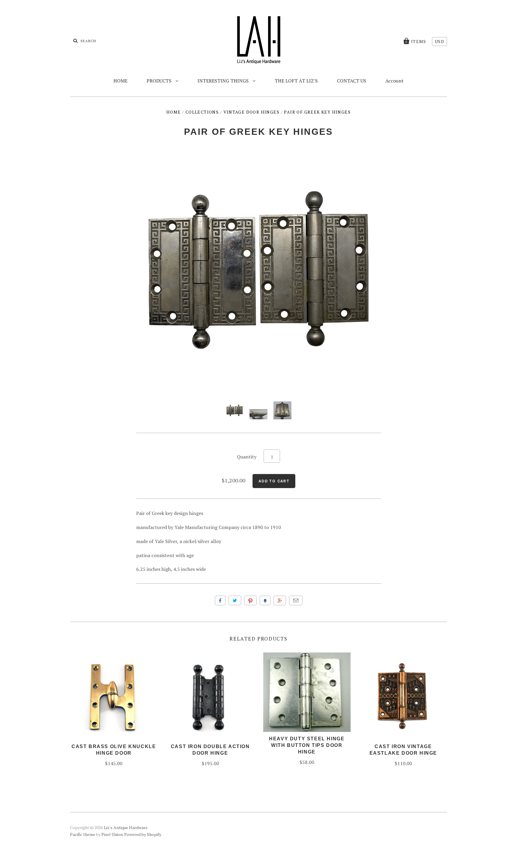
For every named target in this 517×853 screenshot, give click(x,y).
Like (220, 600)
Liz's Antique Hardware (126, 827)
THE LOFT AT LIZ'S (296, 80)
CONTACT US (351, 80)
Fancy (265, 600)
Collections (202, 112)
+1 (279, 600)
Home (173, 112)
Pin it (250, 600)
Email (295, 600)
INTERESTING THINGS (223, 80)
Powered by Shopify (142, 834)
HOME (120, 80)
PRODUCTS (160, 80)
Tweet (235, 600)
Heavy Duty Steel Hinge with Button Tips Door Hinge (306, 745)
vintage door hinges (251, 112)
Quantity (246, 456)
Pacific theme (82, 834)
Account (394, 80)
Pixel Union (112, 834)
